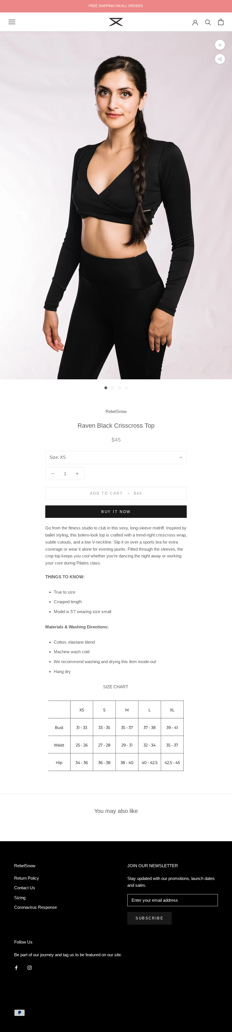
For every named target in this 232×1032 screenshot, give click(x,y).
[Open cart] (221, 22)
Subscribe (150, 918)
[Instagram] (29, 967)
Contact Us (24, 887)
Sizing (19, 897)
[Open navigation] (11, 22)
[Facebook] (16, 967)
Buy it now (116, 512)
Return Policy (26, 878)
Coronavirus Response (35, 907)
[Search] (208, 22)
